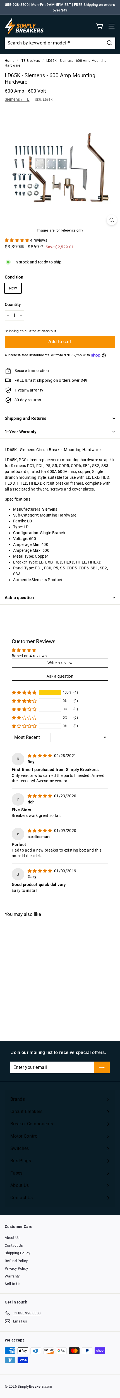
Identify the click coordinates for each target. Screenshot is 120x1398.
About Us (12, 1238)
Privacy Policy (16, 1268)
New (13, 288)
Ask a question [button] (60, 676)
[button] (17, 240)
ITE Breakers (30, 61)
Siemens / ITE (17, 99)
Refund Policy (16, 1261)
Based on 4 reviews (29, 656)
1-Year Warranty (21, 431)
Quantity (13, 304)
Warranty (12, 1276)
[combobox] (60, 43)
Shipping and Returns (26, 418)
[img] (40, 755)
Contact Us (14, 1245)
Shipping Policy (17, 1253)
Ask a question (19, 597)
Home (9, 61)
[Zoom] (112, 220)
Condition (14, 277)
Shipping (12, 331)
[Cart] (99, 26)
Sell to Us (13, 1284)
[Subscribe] (102, 1067)
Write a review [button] (60, 663)
